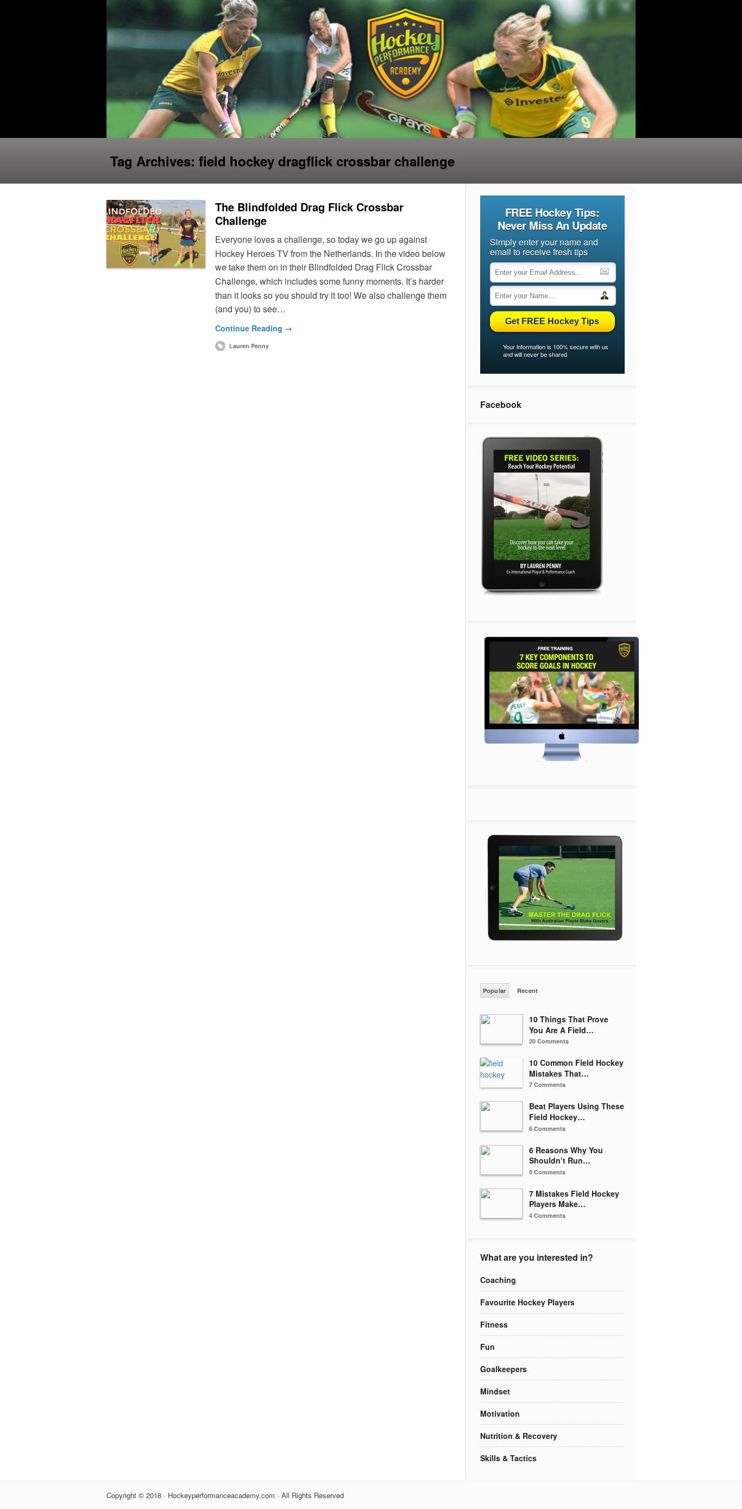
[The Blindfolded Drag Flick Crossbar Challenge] (155, 234)
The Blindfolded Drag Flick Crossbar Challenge (309, 213)
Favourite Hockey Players (527, 1302)
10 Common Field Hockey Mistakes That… (576, 1068)
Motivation (500, 1413)
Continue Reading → (253, 328)
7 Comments (547, 1084)
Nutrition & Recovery (518, 1435)
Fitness (494, 1324)
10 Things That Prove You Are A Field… (568, 1024)
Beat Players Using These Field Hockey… (576, 1111)
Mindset (495, 1391)
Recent (527, 990)
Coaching (498, 1279)
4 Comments (547, 1215)
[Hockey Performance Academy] (371, 134)
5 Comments (547, 1172)
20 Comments (549, 1041)
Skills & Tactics (508, 1458)
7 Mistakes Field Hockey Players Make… (574, 1199)
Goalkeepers (503, 1368)
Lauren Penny (249, 346)
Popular (494, 990)
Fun (487, 1346)
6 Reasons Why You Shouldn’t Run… (566, 1155)
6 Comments (547, 1128)
